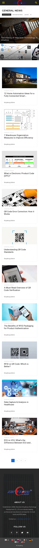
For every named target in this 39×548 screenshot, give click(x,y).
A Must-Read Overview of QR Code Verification (17, 289)
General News (6, 14)
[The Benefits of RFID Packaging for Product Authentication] (19, 312)
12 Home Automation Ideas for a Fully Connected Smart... (19, 94)
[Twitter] (22, 533)
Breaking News (11, 8)
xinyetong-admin (9, 102)
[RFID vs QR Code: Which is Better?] (19, 350)
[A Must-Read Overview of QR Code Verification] (19, 273)
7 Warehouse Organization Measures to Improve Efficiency (18, 136)
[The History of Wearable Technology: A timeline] (19, 30)
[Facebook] (11, 533)
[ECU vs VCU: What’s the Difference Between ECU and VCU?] (19, 426)
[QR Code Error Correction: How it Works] (19, 197)
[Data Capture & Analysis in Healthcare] (19, 388)
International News (17, 14)
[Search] (36, 2)
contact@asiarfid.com (23, 519)
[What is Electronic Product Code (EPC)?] (19, 159)
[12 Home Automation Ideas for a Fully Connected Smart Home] (19, 77)
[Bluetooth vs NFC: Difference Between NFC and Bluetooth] (15, 52)
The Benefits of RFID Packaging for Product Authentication (18, 327)
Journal (26, 14)
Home (4, 8)
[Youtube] (28, 533)
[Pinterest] (17, 533)
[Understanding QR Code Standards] (19, 235)
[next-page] (25, 460)
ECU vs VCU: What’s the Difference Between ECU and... (18, 441)
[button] (3, 2)
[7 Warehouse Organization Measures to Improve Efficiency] (19, 119)
